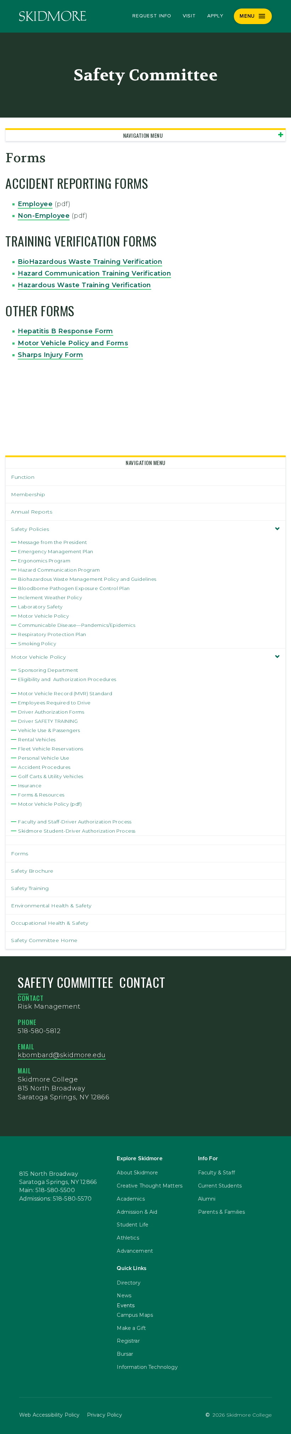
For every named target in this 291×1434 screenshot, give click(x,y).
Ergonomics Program (44, 560)
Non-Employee (44, 216)
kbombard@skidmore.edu (62, 1055)
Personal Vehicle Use (43, 758)
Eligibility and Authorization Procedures (67, 679)
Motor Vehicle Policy (43, 616)
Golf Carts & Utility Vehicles (50, 776)
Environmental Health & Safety (51, 905)
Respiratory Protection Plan (52, 634)
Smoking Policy (37, 643)
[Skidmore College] (52, 16)
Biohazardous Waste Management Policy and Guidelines (87, 579)
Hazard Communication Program (59, 570)
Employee (35, 204)
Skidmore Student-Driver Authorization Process (77, 831)
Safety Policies (30, 529)
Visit (189, 15)
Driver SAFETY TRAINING (48, 721)
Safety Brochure (32, 871)
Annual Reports (31, 512)
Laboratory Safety (40, 607)
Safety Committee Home (44, 940)
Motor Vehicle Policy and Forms (73, 343)
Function (22, 477)
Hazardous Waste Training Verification (84, 285)
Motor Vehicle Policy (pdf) (50, 804)
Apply (215, 15)
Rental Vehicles (37, 739)
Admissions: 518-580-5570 (55, 1199)
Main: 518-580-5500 (47, 1190)
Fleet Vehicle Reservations (50, 749)
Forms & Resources (41, 795)
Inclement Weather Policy (50, 597)
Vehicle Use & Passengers (49, 730)
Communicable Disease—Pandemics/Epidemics (76, 625)
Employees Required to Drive (54, 702)
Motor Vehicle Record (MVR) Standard (65, 693)
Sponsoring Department (48, 670)
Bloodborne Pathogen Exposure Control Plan (74, 588)
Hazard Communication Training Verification (94, 273)
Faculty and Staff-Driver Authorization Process (74, 821)
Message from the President (52, 542)
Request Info (151, 15)
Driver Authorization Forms (51, 712)
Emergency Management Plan (55, 551)
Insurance (30, 785)
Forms (19, 853)
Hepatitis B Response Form (65, 331)
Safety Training (30, 888)
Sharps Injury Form (50, 355)
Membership (28, 494)
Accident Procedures (44, 767)
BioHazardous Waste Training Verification (90, 262)
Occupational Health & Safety (49, 923)
